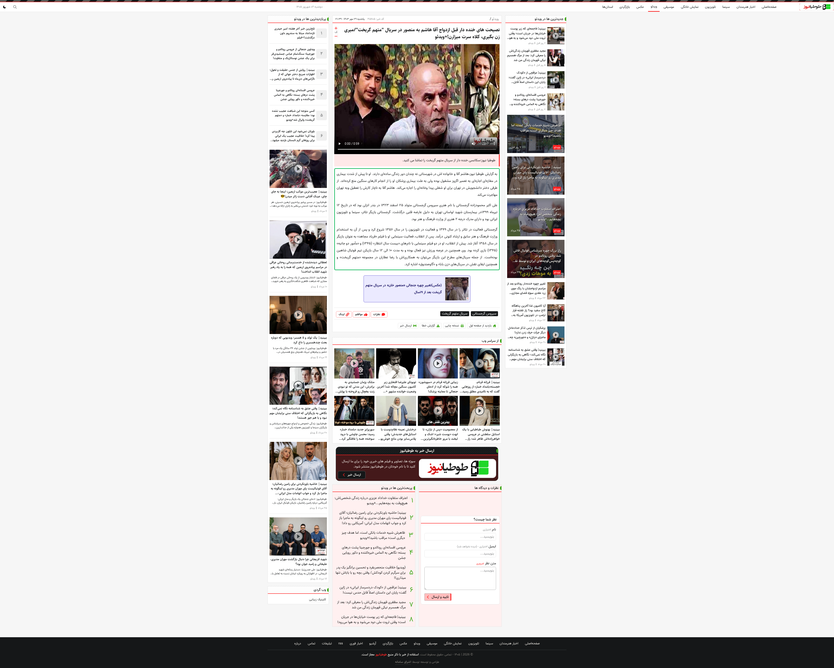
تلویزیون (710, 7)
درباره (297, 643)
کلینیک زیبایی (317, 599)
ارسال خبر (406, 325)
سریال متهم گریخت (454, 313)
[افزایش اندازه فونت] (336, 28)
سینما (726, 7)
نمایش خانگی (689, 7)
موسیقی (669, 7)
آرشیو (372, 643)
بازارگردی (624, 7)
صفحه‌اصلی (769, 7)
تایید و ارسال (440, 597)
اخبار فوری (356, 643)
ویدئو (654, 6)
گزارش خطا (428, 325)
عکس (640, 7)
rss (340, 643)
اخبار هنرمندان (745, 7)
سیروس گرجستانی (484, 313)
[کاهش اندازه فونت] (336, 36)
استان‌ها (607, 7)
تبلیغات (327, 643)
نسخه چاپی (452, 325)
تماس (311, 643)
